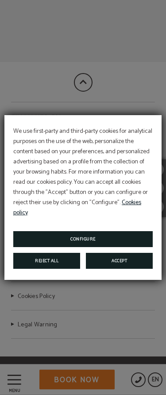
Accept (119, 260)
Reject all (46, 260)
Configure (83, 239)
